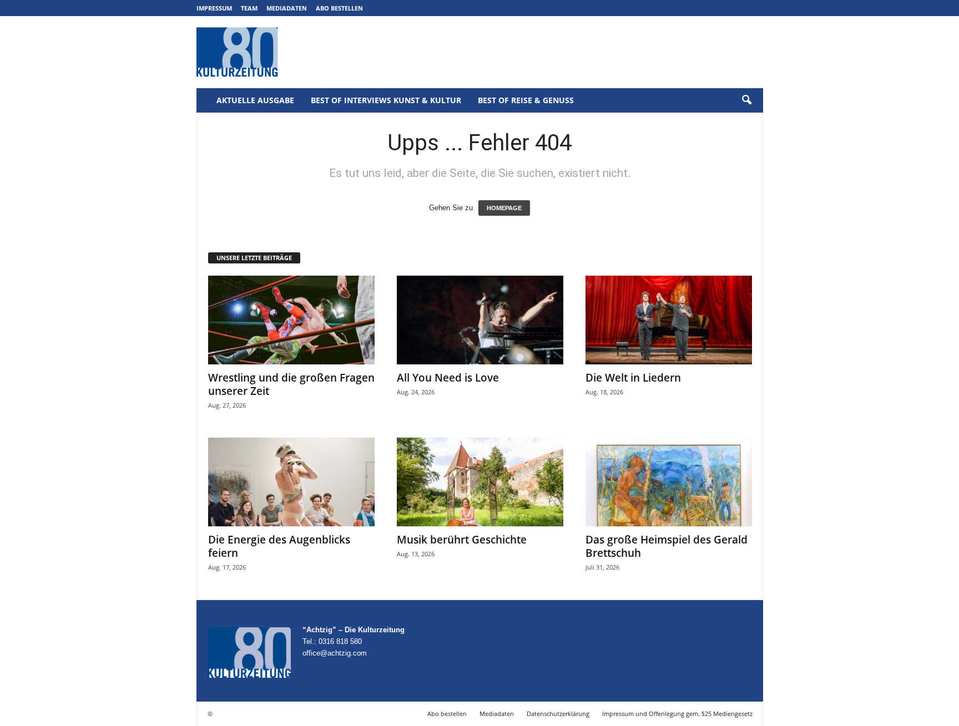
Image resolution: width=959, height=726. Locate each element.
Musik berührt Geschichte (462, 539)
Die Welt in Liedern (633, 377)
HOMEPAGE (504, 208)
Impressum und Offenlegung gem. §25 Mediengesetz (677, 713)
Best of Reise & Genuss (526, 100)
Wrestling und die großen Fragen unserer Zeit (291, 384)
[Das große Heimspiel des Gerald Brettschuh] (669, 482)
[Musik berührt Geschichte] (480, 482)
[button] (746, 100)
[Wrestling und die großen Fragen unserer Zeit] (291, 320)
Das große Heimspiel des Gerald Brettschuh (667, 546)
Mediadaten (286, 8)
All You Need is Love (448, 377)
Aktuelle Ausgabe (255, 100)
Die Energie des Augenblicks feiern (279, 546)
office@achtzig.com (334, 653)
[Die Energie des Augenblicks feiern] (291, 482)
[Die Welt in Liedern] (669, 320)
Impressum (214, 8)
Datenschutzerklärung (558, 713)
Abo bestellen (339, 8)
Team (249, 8)
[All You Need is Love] (480, 320)
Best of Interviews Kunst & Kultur (386, 100)
